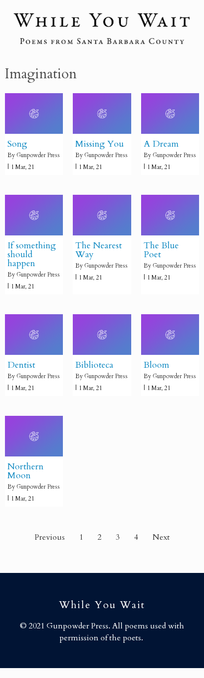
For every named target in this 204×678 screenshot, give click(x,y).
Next (161, 537)
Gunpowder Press (38, 155)
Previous (50, 537)
